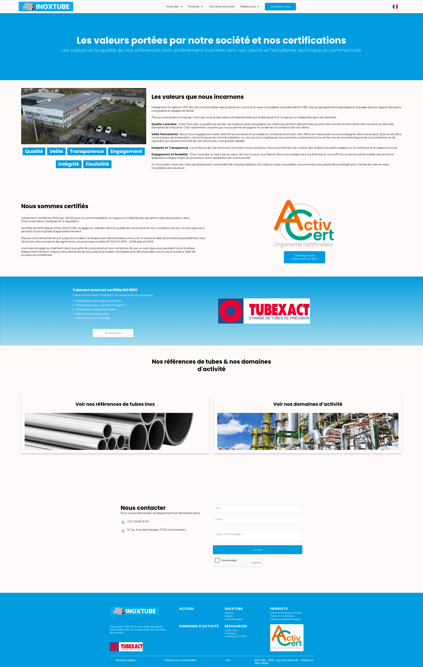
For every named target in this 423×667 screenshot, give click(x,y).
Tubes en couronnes (282, 615)
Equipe (229, 615)
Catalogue (231, 633)
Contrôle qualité (234, 619)
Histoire (229, 612)
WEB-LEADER (261, 663)
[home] (46, 6)
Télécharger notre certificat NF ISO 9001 (304, 257)
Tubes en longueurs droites (286, 612)
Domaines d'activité (222, 6)
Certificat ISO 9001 (236, 636)
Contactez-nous (280, 6)
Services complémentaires (285, 619)
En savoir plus (113, 333)
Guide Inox (231, 630)
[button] (174, 6)
